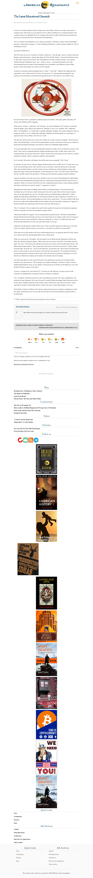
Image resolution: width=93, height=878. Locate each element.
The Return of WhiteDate (22, 393)
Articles (16, 829)
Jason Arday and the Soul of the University (27, 410)
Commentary (46, 402)
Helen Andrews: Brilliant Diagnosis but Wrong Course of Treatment (35, 408)
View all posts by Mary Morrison (66, 307)
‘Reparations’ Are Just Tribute (23, 422)
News (15, 813)
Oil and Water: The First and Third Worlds (27, 399)
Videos (46, 416)
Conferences (18, 836)
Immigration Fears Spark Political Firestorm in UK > (58, 328)
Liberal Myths (30, 299)
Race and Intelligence (40, 299)
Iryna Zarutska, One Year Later (24, 431)
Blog (46, 387)
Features (16, 820)
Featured (22, 299)
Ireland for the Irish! (20, 413)
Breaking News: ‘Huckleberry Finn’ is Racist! (28, 391)
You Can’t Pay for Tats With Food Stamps (27, 428)
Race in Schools (51, 299)
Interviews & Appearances (22, 839)
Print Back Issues (19, 833)
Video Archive (18, 842)
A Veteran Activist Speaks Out (23, 419)
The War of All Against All (22, 405)
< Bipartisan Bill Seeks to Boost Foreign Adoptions (34, 325)
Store (15, 823)
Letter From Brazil (20, 396)
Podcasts (46, 425)
